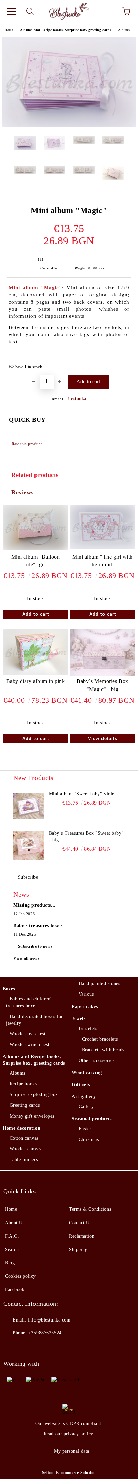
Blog (10, 1262)
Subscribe (28, 877)
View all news (26, 958)
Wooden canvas (25, 1148)
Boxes (9, 988)
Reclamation (81, 1236)
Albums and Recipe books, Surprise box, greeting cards (65, 30)
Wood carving (87, 1072)
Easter (85, 1128)
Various (86, 994)
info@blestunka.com (49, 1320)
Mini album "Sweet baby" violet (82, 793)
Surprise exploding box (34, 1094)
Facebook (14, 1289)
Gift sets (81, 1084)
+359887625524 (44, 1332)
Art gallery (84, 1096)
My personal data (71, 1451)
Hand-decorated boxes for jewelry (34, 1020)
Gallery (86, 1106)
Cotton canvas (24, 1138)
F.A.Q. (12, 1236)
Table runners (24, 1159)
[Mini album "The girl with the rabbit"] (102, 547)
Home (9, 30)
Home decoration (21, 1128)
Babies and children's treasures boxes (29, 1002)
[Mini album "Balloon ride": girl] (35, 548)
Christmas (89, 1139)
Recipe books (23, 1083)
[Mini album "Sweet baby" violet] (28, 805)
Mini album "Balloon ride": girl (35, 560)
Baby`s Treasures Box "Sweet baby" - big (86, 836)
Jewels (78, 1018)
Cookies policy (20, 1276)
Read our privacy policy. (69, 1433)
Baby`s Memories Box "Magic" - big (102, 685)
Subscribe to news (35, 946)
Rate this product (27, 444)
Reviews (22, 492)
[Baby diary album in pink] (35, 673)
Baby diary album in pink (35, 681)
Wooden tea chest (28, 1033)
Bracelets (88, 1028)
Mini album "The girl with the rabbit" (102, 560)
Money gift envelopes (32, 1116)
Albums (124, 30)
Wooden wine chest (29, 1044)
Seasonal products (92, 1118)
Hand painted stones (99, 983)
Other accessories (96, 1060)
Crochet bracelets (100, 1039)
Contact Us (80, 1222)
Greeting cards (25, 1105)
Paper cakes (85, 1006)
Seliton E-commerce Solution (69, 1472)
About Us (14, 1222)
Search (12, 1249)
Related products (35, 474)
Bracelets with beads (103, 1049)
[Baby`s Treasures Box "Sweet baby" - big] (28, 845)
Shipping (78, 1249)
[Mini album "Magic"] (69, 125)
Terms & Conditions (90, 1209)
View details (102, 738)
